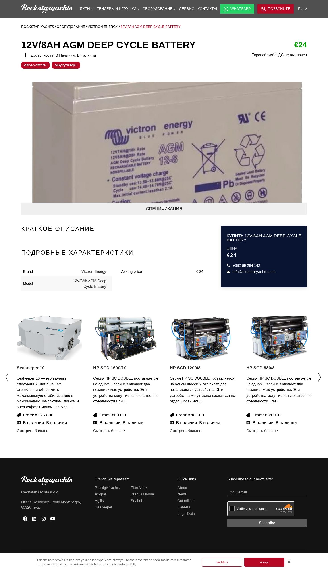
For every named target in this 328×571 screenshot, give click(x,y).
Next (320, 375)
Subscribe (267, 523)
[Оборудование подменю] (174, 9)
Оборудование (71, 27)
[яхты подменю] (92, 9)
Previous (8, 375)
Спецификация (164, 208)
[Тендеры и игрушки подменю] (138, 9)
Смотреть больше (32, 431)
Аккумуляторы (35, 65)
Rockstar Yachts (37, 27)
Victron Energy (103, 27)
